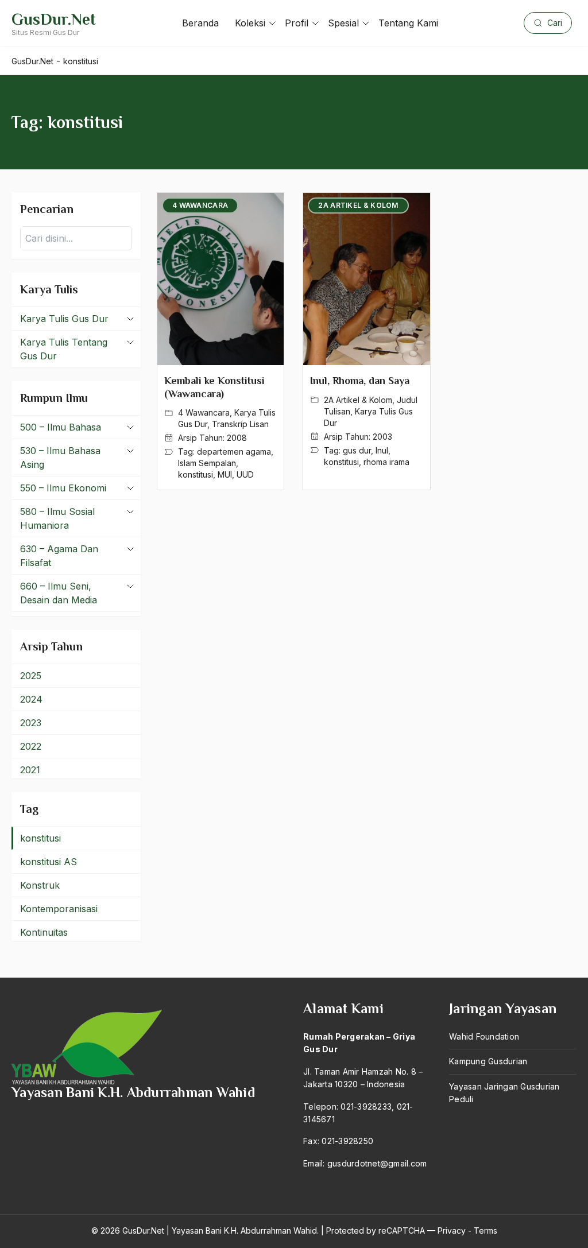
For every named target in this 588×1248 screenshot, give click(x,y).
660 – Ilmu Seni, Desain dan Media (58, 593)
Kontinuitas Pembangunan (52, 939)
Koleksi (250, 23)
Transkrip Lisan (240, 424)
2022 (30, 746)
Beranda (200, 23)
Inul (382, 450)
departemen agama (234, 451)
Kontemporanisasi (59, 908)
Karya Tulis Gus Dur (64, 318)
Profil (296, 23)
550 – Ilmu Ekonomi (63, 488)
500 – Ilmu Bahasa (60, 427)
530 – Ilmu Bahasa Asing (60, 457)
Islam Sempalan (207, 463)
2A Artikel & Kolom (358, 400)
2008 (237, 438)
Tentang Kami (408, 23)
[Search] (120, 238)
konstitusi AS (48, 861)
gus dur (357, 450)
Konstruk (40, 885)
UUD (245, 474)
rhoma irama (386, 462)
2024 (31, 699)
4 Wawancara (204, 412)
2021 (30, 770)
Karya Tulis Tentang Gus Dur (63, 349)
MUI (225, 474)
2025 (30, 675)
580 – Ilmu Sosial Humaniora (57, 518)
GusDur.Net (53, 19)
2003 (382, 436)
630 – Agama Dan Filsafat (59, 555)
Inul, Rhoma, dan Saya (359, 380)
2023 (30, 722)
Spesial (343, 23)
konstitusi (195, 474)
